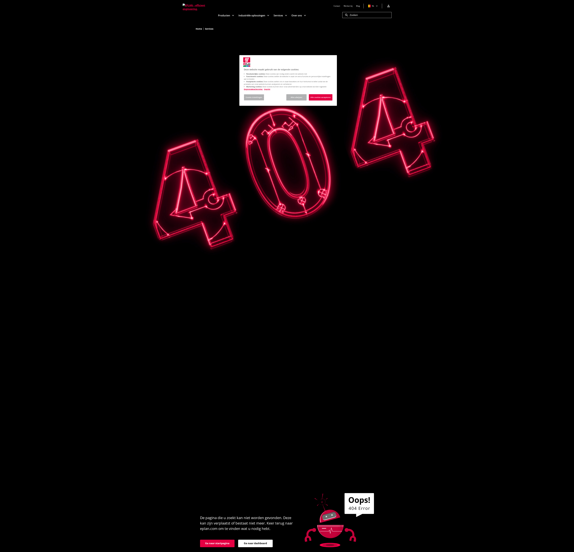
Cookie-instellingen (254, 97)
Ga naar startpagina (217, 543)
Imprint (267, 89)
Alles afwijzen (296, 97)
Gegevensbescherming (253, 89)
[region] (288, 80)
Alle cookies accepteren (320, 97)
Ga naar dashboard (255, 543)
